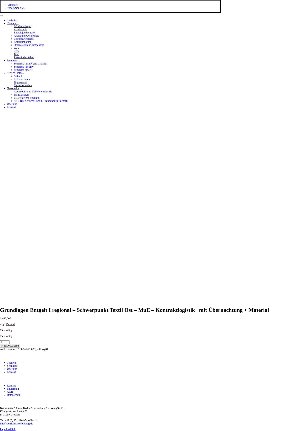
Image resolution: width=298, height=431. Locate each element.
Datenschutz (13, 394)
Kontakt (11, 371)
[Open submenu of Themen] (17, 24)
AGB (10, 391)
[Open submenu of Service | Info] (22, 73)
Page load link (8, 429)
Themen (11, 362)
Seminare (12, 365)
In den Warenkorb (10, 346)
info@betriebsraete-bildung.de (16, 423)
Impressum (13, 388)
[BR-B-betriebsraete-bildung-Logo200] (181, 144)
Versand (10, 324)
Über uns (12, 368)
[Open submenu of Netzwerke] (20, 89)
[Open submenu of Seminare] (18, 61)
